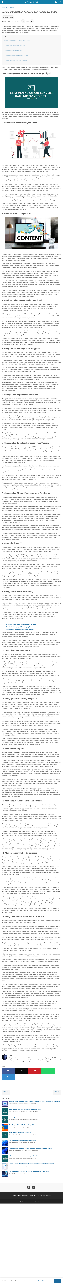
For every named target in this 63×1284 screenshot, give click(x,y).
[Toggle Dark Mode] (57, 3)
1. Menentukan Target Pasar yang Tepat (15, 45)
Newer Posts (6, 1091)
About (14, 1195)
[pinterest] (34, 1071)
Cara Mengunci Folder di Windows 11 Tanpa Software (23, 1124)
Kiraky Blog (33, 1201)
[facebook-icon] (29, 1188)
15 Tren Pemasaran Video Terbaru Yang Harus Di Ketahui (21, 624)
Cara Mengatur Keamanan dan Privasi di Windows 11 (23, 1140)
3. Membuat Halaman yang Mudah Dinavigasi (16, 55)
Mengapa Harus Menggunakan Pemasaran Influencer (20, 629)
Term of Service (41, 1195)
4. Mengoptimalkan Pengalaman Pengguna (16, 60)
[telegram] (8, 1077)
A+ (31, 21)
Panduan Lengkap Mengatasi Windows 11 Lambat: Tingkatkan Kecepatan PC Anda (30, 1148)
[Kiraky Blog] (31, 2)
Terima (58, 1281)
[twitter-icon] (34, 1188)
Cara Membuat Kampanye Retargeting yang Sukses (19, 627)
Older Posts (57, 1091)
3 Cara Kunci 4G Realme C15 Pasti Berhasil (20, 1132)
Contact (19, 1195)
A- (23, 21)
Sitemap (48, 1195)
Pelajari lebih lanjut (43, 1280)
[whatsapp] (48, 1071)
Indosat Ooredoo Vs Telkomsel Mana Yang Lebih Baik (23, 1156)
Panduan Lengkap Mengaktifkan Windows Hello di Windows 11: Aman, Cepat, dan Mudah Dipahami (34, 1101)
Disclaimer (25, 1195)
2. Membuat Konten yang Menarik (13, 50)
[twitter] (21, 1071)
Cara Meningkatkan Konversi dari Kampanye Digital (17, 40)
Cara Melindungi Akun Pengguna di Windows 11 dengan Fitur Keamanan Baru (29, 1171)
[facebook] (8, 1071)
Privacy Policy (32, 1195)
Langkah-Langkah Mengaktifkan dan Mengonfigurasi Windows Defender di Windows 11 (31, 1163)
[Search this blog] (60, 2)
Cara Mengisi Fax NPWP (15, 1117)
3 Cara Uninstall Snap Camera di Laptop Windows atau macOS (25, 1109)
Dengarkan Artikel (9, 17)
